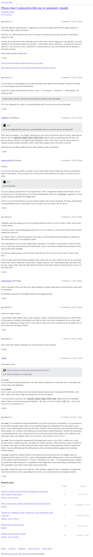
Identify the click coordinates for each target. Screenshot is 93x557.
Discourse (13, 554)
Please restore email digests (12, 524)
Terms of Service (34, 549)
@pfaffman (62, 194)
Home (3, 549)
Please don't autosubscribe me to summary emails (34, 8)
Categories (12, 549)
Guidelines (22, 549)
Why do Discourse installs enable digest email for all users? (22, 63)
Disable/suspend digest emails (13, 534)
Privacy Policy (47, 549)
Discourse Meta (6, 2)
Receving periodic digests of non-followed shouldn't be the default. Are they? (28, 68)
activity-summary (6, 14)
